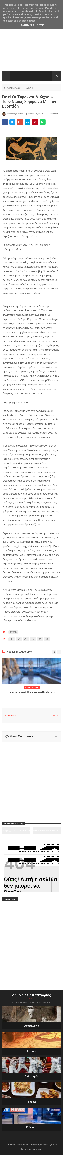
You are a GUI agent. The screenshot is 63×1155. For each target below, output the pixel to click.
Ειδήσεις (31, 1127)
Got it (41, 25)
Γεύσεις (31, 1101)
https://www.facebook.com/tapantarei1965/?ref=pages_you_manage (47, 832)
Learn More (27, 25)
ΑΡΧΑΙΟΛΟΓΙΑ (31, 687)
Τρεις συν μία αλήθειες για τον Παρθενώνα (31, 692)
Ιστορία (31, 1051)
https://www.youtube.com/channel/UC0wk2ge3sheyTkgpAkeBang (16, 832)
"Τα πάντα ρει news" (39, 1144)
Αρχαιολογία (31, 1025)
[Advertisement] (31, 50)
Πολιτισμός (31, 1076)
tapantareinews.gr (33, 1149)
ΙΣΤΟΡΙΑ (30, 88)
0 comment (52, 114)
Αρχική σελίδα (14, 88)
